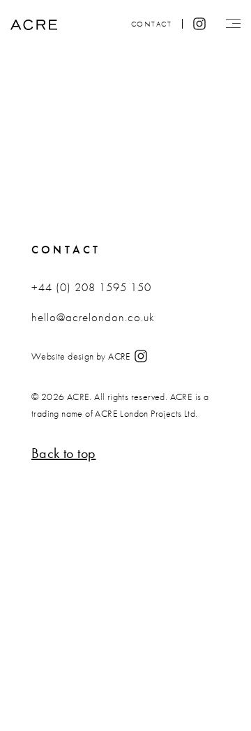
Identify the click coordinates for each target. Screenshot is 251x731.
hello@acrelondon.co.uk (93, 317)
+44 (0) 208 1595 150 (91, 287)
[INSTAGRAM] (141, 357)
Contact (151, 24)
